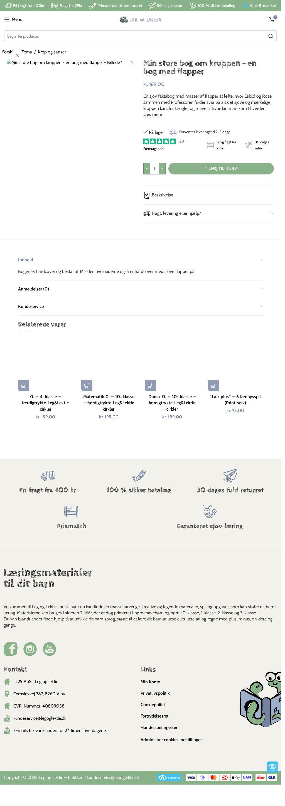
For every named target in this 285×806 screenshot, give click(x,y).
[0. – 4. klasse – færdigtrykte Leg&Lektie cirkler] (45, 363)
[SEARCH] (271, 36)
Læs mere (152, 114)
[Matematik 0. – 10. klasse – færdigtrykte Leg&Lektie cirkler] (108, 363)
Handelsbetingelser (159, 727)
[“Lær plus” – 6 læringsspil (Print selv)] (235, 363)
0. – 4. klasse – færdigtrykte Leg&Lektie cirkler (45, 403)
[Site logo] (140, 19)
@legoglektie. (123, 777)
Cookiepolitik (153, 704)
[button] (12, 62)
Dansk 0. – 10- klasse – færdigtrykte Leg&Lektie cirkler (172, 403)
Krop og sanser (52, 52)
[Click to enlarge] (17, 55)
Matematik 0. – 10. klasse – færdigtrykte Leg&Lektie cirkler (108, 403)
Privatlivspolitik (155, 693)
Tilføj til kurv (221, 168)
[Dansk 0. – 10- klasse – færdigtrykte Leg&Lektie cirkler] (172, 363)
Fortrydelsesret (154, 716)
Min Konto (150, 681)
